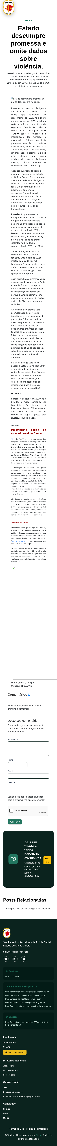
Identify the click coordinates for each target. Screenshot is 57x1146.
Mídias (6, 1118)
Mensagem (13, 739)
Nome (10, 760)
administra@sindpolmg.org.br (36, 992)
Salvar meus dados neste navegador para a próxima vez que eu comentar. (26, 798)
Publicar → (14, 821)
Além (13, 439)
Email (10, 771)
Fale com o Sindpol (15, 1052)
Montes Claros (9, 1070)
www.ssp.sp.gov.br (19, 541)
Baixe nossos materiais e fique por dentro (21, 1096)
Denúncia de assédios (13, 1092)
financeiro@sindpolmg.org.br (32, 1002)
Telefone (11, 782)
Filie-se (47, 860)
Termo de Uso (16, 1128)
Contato (6, 1047)
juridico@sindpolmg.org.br (29, 999)
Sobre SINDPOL (10, 1042)
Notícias (6, 1109)
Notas (5, 1113)
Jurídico (6, 1087)
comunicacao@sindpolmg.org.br (37, 1006)
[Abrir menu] (51, 6)
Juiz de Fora (8, 1066)
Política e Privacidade (37, 1128)
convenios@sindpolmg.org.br (32, 995)
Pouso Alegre (9, 1075)
